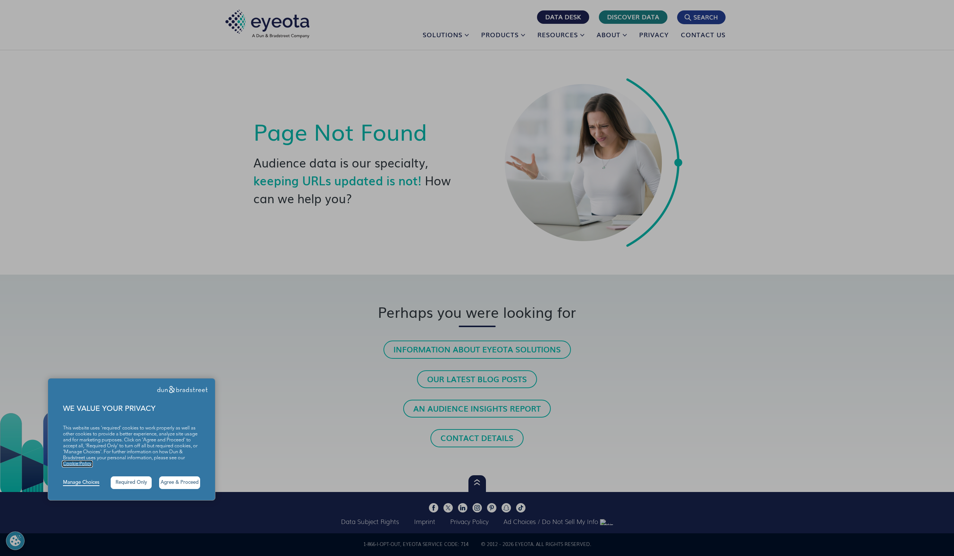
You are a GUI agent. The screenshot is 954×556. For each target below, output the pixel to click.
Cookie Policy (77, 463)
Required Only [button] (131, 482)
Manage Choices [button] (81, 482)
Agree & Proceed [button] (180, 482)
